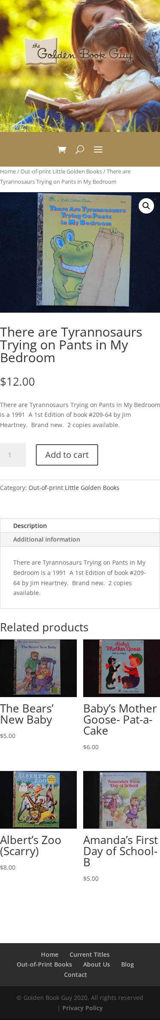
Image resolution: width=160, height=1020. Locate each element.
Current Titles (90, 954)
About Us (96, 964)
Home (8, 171)
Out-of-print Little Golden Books (61, 171)
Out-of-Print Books (44, 964)
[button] (146, 206)
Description (30, 526)
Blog (127, 964)
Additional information (46, 539)
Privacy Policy (82, 1008)
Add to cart (67, 454)
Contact (75, 974)
